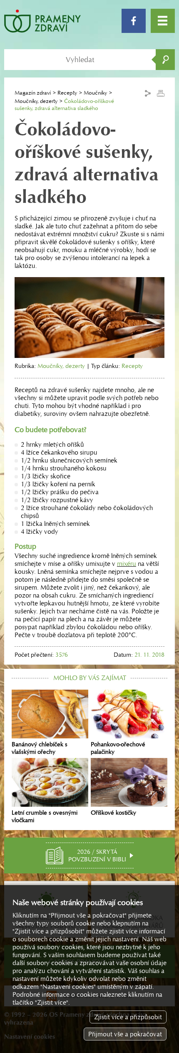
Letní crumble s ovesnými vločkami (44, 816)
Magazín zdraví (33, 92)
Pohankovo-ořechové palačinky (118, 747)
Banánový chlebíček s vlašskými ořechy (39, 747)
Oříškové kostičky (113, 812)
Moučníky (95, 92)
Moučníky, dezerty (36, 101)
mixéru (126, 564)
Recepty (67, 92)
